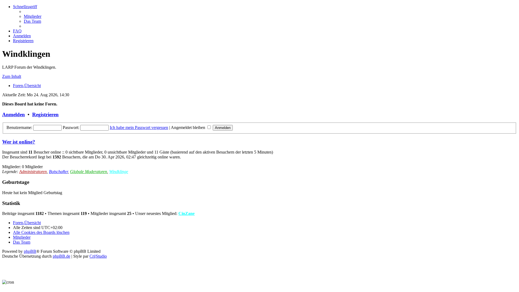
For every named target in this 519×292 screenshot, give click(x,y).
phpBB (30, 251)
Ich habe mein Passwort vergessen (139, 127)
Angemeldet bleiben (188, 127)
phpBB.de (61, 256)
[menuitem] (32, 16)
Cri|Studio (98, 256)
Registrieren (45, 114)
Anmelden (13, 114)
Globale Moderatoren (88, 171)
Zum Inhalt (11, 76)
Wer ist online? (18, 142)
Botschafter (58, 171)
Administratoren (33, 171)
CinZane (186, 213)
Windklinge (118, 171)
